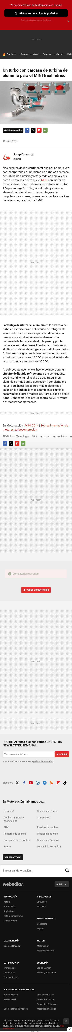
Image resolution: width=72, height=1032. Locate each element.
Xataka (7, 902)
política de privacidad (43, 761)
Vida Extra (41, 906)
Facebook (27, 130)
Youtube (30, 782)
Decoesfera (9, 972)
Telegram (44, 782)
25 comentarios (14, 130)
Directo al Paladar (12, 946)
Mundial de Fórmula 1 (49, 846)
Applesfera (9, 911)
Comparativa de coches (17, 840)
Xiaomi (59, 54)
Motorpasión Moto (45, 950)
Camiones (11, 54)
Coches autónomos (48, 840)
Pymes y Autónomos (46, 972)
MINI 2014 (32, 425)
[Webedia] (13, 886)
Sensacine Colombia (46, 1004)
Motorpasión (43, 946)
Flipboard (39, 130)
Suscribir (61, 754)
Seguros (47, 54)
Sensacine (42, 924)
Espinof (40, 928)
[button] (23, 155)
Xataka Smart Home (13, 916)
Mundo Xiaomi (10, 920)
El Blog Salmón (44, 968)
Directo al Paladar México (16, 1009)
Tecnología (22, 436)
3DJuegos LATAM (45, 994)
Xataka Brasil (10, 999)
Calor (35, 54)
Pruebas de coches (47, 827)
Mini (34, 436)
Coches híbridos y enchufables (14, 819)
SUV (6, 827)
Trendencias (10, 968)
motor (46, 436)
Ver (37, 590)
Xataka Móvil (10, 906)
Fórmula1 (9, 811)
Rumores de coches (15, 833)
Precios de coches (47, 833)
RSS (51, 782)
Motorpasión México (46, 1009)
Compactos (43, 817)
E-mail (45, 130)
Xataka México (11, 994)
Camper (24, 54)
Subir (59, 884)
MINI (44, 180)
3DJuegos (42, 902)
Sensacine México (45, 999)
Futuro (7, 846)
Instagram (37, 782)
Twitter (33, 130)
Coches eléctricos (47, 811)
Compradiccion (11, 977)
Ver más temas (13, 857)
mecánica (61, 436)
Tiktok (65, 782)
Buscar (67, 871)
